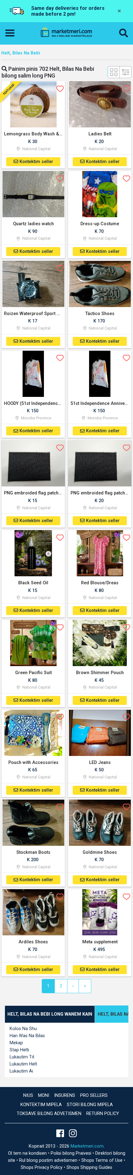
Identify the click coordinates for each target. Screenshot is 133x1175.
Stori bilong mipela (90, 1104)
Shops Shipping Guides (89, 1167)
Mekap (16, 1042)
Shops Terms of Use (102, 1160)
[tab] (50, 1014)
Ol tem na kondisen (28, 1153)
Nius (28, 1095)
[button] (123, 33)
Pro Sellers (94, 1095)
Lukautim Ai (21, 1071)
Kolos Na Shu (23, 1028)
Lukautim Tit (22, 1057)
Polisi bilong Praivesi (71, 1153)
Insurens (64, 1095)
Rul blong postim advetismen (49, 1160)
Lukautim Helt (23, 1064)
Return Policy (102, 1113)
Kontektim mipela (41, 1104)
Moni (43, 1095)
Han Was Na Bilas (27, 1035)
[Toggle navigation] (12, 33)
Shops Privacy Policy (42, 1167)
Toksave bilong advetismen (49, 1113)
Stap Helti (19, 1050)
